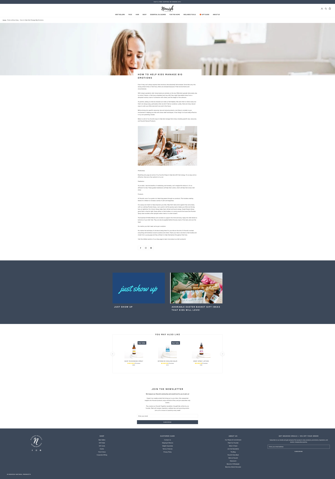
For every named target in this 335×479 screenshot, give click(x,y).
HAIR (137, 14)
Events (102, 449)
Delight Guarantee (167, 446)
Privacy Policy (167, 452)
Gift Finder (102, 443)
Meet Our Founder (233, 443)
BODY (144, 14)
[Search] (326, 8)
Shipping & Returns (167, 443)
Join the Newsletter (233, 449)
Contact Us (167, 440)
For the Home (175, 14)
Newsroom (233, 461)
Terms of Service (167, 449)
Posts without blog (12, 20)
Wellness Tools (189, 14)
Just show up (123, 307)
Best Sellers (120, 14)
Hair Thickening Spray (133, 361)
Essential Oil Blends (158, 14)
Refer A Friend (233, 446)
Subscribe (167, 422)
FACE (130, 14)
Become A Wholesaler (233, 464)
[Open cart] (330, 9)
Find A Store (102, 452)
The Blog (233, 452)
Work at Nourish (233, 458)
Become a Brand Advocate (233, 467)
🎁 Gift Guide (204, 14)
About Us (216, 14)
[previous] (113, 354)
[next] (222, 354)
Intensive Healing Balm (167, 361)
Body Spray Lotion (201, 361)
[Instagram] (36, 450)
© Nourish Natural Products (19, 474)
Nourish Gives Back (233, 455)
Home (4, 20)
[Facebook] (32, 450)
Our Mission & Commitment (233, 440)
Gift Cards (102, 446)
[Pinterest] (40, 450)
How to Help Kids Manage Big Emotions (31, 20)
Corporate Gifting (102, 455)
